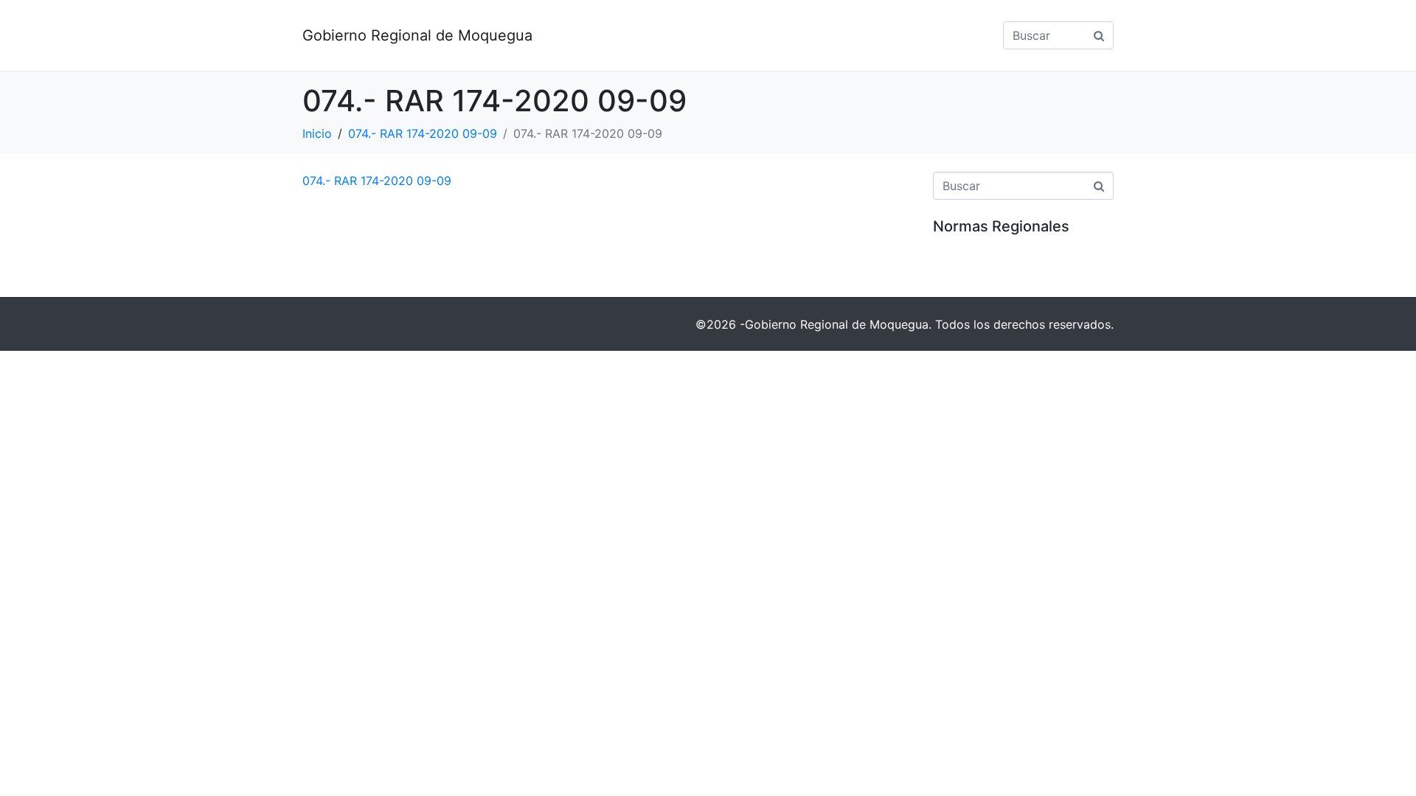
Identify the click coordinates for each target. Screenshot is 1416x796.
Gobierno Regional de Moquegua (417, 35)
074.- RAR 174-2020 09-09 (376, 180)
